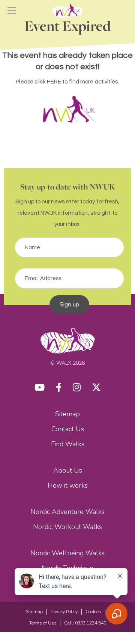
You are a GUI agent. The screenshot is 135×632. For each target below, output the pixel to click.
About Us (67, 470)
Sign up (69, 304)
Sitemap (67, 413)
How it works (68, 485)
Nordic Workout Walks (67, 526)
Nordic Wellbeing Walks (67, 553)
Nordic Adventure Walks (67, 511)
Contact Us (67, 428)
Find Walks (67, 444)
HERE (54, 82)
